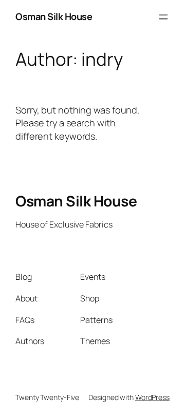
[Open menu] (163, 17)
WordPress (152, 397)
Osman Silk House (53, 16)
